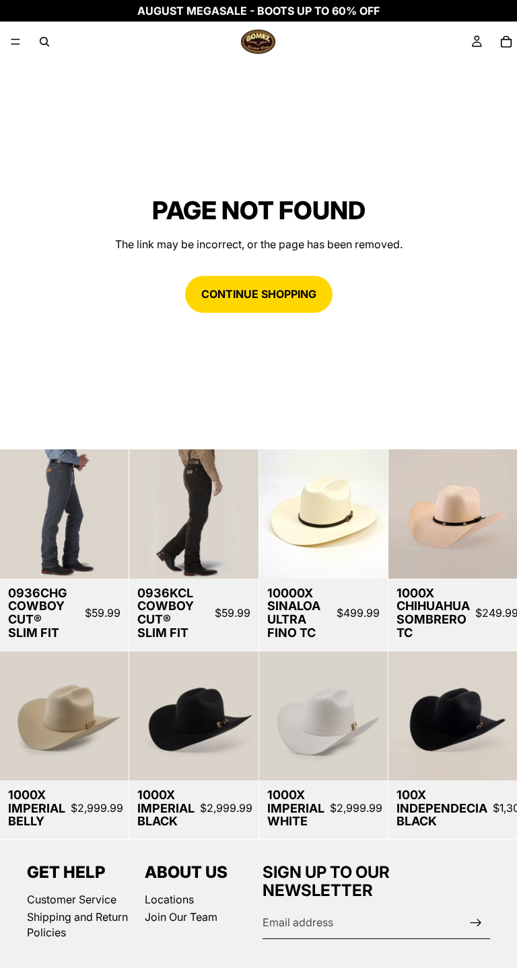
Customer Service (71, 899)
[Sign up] (476, 923)
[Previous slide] (15, 514)
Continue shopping (258, 294)
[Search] (44, 42)
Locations (169, 899)
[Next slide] (114, 514)
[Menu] (15, 41)
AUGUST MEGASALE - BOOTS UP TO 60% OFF (258, 10)
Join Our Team (181, 917)
